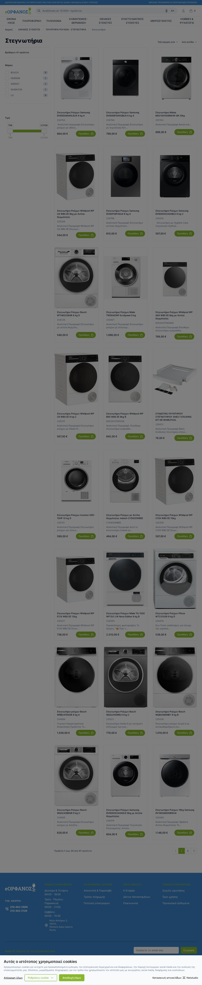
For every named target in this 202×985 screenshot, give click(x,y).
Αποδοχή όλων (71, 977)
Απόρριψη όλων (13, 977)
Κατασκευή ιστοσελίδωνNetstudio (175, 977)
